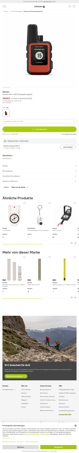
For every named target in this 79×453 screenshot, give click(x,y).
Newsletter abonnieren (15, 376)
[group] (39, 50)
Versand (61, 396)
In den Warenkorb (41, 129)
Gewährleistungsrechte (66, 411)
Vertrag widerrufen (65, 414)
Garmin (5, 92)
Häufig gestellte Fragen (66, 389)
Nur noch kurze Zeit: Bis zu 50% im (33, 1)
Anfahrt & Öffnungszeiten (67, 393)
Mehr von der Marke (18, 187)
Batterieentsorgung (46, 410)
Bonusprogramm (45, 389)
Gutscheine (44, 403)
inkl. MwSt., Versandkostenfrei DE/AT (21, 98)
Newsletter (25, 403)
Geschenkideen (45, 407)
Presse (23, 407)
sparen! (53, 1)
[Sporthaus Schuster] (39, 6)
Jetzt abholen (68, 147)
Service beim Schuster (47, 396)
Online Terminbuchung (47, 400)
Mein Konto (44, 393)
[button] (71, 243)
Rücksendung (63, 400)
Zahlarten (62, 403)
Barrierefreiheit (64, 407)
